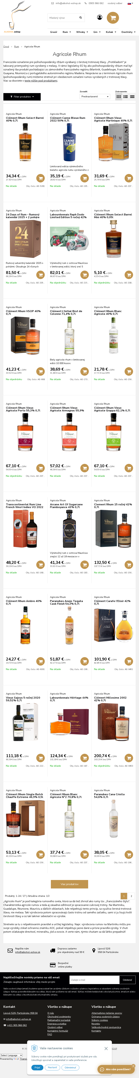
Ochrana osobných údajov (106, 1016)
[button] (133, 1066)
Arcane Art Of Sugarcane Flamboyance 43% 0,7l (66, 506)
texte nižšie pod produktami (41, 80)
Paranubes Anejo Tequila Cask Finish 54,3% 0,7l (66, 602)
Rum (16, 46)
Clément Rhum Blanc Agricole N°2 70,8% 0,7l (66, 796)
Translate (25, 1059)
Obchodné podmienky (59, 1016)
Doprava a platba (56, 1023)
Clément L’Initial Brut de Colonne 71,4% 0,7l (66, 312)
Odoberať (127, 980)
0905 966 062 (96, 3)
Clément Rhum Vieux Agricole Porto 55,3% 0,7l (23, 409)
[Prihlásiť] (99, 17)
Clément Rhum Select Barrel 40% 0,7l (25, 119)
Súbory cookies (100, 1020)
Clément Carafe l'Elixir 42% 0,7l (112, 602)
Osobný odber (55, 1027)
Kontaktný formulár (57, 1030)
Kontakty (96, 1030)
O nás (50, 1013)
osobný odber (115, 3)
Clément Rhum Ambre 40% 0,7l (24, 602)
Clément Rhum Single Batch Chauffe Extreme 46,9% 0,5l (24, 796)
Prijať (37, 1067)
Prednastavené (90, 96)
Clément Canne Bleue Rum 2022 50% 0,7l (67, 119)
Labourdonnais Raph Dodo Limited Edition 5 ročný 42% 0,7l (68, 217)
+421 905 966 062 (17, 1025)
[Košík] (113, 18)
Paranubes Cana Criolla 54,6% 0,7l (109, 796)
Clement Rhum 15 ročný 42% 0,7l (113, 506)
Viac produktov (69, 884)
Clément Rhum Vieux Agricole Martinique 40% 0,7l (113, 119)
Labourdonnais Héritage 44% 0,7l (69, 699)
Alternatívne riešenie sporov (107, 1013)
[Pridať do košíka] (40, 178)
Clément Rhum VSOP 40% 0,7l (23, 312)
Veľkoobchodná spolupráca (106, 1027)
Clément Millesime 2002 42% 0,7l (110, 699)
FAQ (49, 1034)
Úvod (6, 46)
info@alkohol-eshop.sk (68, 3)
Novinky (96, 1023)
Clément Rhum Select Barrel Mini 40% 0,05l (113, 216)
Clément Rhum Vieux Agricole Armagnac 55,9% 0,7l (67, 410)
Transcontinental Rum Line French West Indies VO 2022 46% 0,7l (24, 507)
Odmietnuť (70, 1067)
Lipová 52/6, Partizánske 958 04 (20, 1013)
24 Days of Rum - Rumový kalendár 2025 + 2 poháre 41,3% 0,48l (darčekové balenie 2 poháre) (22, 219)
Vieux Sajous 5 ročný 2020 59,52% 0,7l (23, 699)
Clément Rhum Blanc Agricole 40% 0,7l (108, 312)
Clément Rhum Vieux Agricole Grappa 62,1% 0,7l (112, 409)
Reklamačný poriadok (58, 1020)
